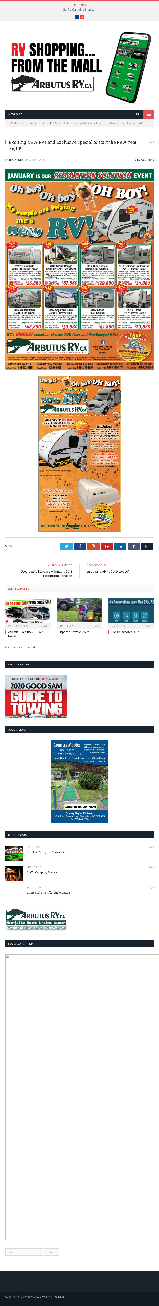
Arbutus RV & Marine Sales (48, 1296)
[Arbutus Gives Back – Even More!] (28, 613)
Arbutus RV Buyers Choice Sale (47, 852)
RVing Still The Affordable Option (48, 892)
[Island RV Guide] (79, 66)
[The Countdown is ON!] (131, 613)
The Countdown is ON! (125, 632)
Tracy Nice (15, 159)
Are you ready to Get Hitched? (108, 571)
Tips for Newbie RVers (74, 632)
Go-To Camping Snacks (78, 9)
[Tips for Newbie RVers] (79, 613)
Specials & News (144, 159)
